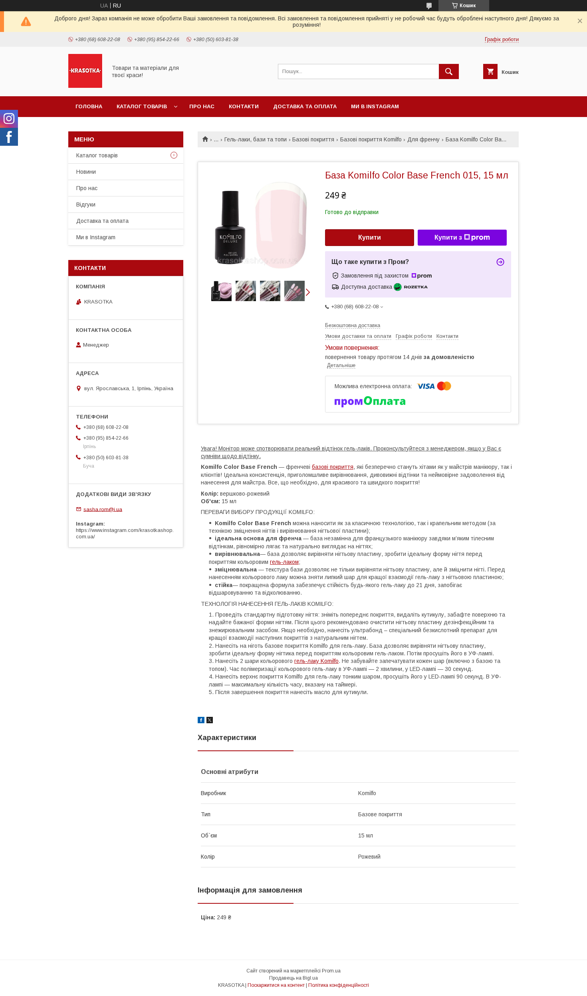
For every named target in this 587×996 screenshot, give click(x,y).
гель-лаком (284, 562)
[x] (209, 721)
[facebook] (201, 721)
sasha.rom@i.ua (102, 509)
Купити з (448, 237)
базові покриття (332, 467)
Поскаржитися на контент (276, 985)
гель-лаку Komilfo (316, 661)
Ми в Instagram (375, 106)
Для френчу (423, 139)
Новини (86, 172)
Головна (88, 106)
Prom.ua (331, 971)
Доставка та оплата (305, 106)
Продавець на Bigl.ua (293, 978)
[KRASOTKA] (85, 86)
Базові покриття (313, 139)
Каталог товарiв (142, 106)
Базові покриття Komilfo (371, 139)
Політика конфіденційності (338, 985)
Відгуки (85, 204)
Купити (369, 237)
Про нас (201, 106)
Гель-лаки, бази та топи (255, 139)
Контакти (244, 106)
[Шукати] (449, 71)
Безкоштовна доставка (352, 325)
